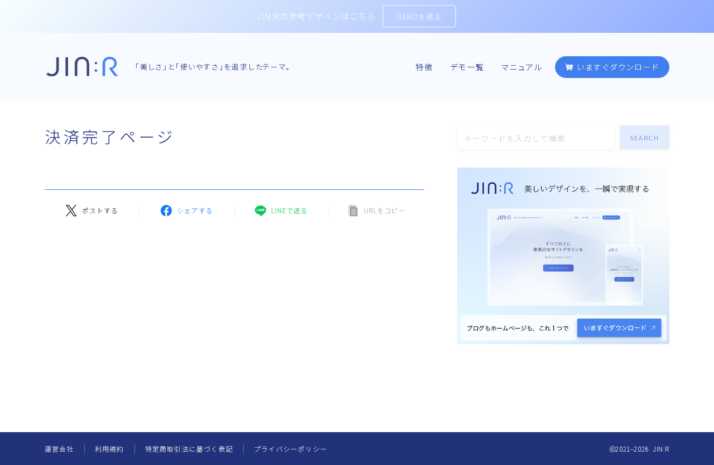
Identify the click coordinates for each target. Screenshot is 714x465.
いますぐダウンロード (616, 67)
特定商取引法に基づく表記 (189, 448)
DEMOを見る (419, 16)
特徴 (424, 67)
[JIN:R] (82, 66)
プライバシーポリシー (290, 448)
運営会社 (59, 448)
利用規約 (109, 448)
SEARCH (644, 137)
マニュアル (522, 67)
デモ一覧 (467, 67)
